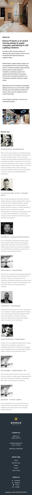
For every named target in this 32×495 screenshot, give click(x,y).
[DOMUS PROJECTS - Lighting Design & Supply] (16, 3)
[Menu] (2, 4)
